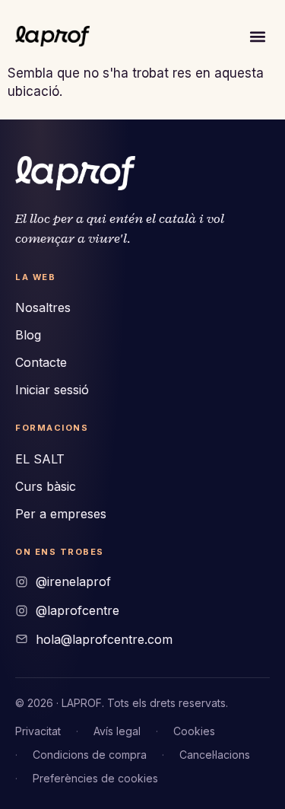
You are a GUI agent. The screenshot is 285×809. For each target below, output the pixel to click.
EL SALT (40, 459)
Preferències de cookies (95, 778)
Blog (28, 334)
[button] (257, 36)
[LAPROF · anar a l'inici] (75, 173)
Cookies (194, 731)
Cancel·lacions (214, 754)
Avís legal (117, 731)
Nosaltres (43, 307)
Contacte (41, 362)
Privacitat (38, 731)
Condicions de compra (90, 754)
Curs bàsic (45, 486)
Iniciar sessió (52, 389)
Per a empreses (60, 513)
